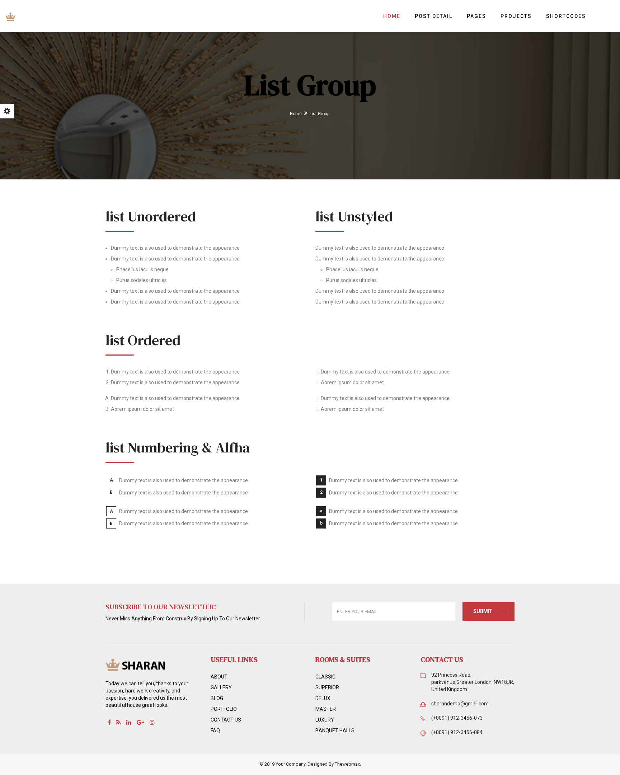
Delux (322, 698)
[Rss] (118, 722)
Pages (476, 16)
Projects (516, 16)
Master (325, 709)
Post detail (433, 16)
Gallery (221, 687)
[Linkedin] (128, 722)
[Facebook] (109, 722)
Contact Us (226, 720)
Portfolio (224, 709)
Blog (217, 698)
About (219, 677)
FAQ (215, 730)
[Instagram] (152, 722)
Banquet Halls (334, 730)
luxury (324, 720)
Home (391, 16)
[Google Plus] (140, 722)
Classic (325, 677)
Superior (327, 687)
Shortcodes (566, 16)
